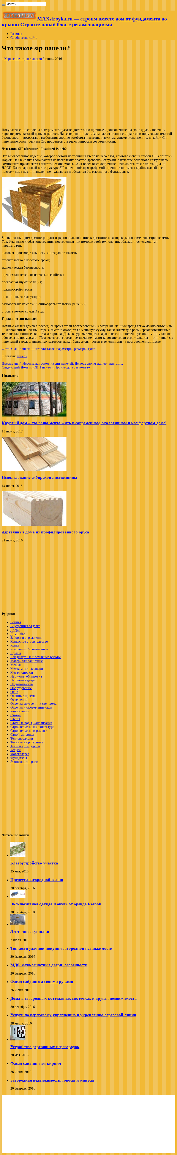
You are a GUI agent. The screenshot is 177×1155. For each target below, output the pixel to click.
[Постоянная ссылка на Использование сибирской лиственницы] (34, 470)
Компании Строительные (29, 649)
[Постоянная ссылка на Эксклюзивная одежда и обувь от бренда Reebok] (17, 896)
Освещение (18, 699)
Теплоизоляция (21, 738)
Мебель (15, 665)
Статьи (15, 715)
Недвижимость (21, 684)
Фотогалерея (19, 754)
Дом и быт (18, 634)
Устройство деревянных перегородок (44, 1047)
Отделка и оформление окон (31, 707)
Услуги (15, 750)
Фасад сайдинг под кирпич (35, 1063)
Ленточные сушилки (29, 931)
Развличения (19, 711)
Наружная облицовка (26, 676)
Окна (14, 692)
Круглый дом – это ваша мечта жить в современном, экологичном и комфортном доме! (84, 423)
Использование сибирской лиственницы (39, 477)
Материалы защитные (26, 661)
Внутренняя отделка (25, 626)
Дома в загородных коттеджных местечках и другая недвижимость (73, 998)
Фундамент (18, 758)
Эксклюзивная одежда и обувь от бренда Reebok (55, 904)
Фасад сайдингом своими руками (41, 981)
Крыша (15, 653)
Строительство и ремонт (28, 730)
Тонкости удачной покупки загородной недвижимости (61, 948)
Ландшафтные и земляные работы (35, 657)
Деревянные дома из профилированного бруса (45, 532)
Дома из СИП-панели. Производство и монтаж (46, 367)
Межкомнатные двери (26, 668)
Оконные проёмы (23, 696)
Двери (15, 630)
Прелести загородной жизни (36, 879)
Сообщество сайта (23, 37)
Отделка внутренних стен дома (33, 703)
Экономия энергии (24, 761)
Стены (15, 719)
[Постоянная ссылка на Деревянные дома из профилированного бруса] (34, 524)
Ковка (14, 645)
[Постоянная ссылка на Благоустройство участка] (17, 855)
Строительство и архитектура (32, 727)
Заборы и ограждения (26, 637)
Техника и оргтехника (26, 742)
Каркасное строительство (23, 59)
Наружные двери (23, 680)
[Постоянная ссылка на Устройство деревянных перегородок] (17, 1039)
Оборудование (21, 688)
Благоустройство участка (34, 863)
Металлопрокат (21, 672)
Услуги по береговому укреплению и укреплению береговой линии (73, 1015)
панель (22, 356)
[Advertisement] (88, 94)
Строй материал (22, 734)
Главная (16, 34)
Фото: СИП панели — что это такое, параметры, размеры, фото (48, 349)
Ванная (15, 622)
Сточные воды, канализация (31, 723)
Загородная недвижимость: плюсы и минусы (52, 1080)
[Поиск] (3, 5)
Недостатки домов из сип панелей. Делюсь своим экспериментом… (62, 363)
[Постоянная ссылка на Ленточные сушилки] (17, 924)
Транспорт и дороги (25, 746)
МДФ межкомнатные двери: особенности (48, 965)
